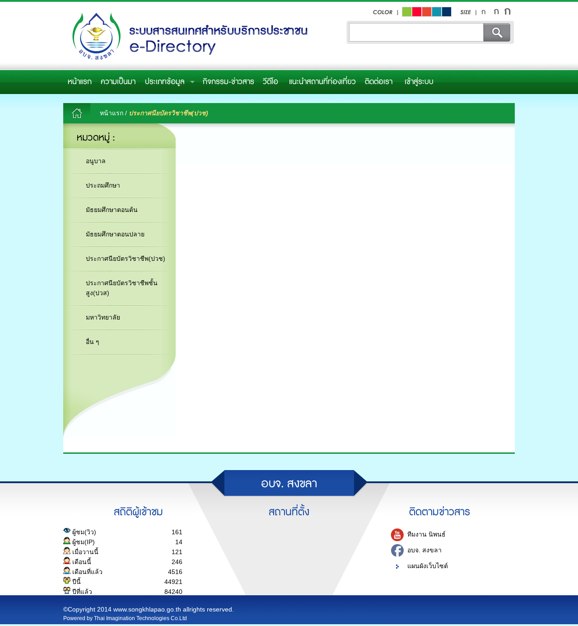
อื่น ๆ (92, 341)
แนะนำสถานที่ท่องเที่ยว (322, 81)
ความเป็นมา (118, 81)
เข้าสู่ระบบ (419, 81)
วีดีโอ (270, 81)
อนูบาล (96, 161)
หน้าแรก (80, 81)
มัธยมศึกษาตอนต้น (112, 209)
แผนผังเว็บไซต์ (427, 566)
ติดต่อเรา (378, 81)
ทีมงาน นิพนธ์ (426, 534)
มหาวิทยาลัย (103, 317)
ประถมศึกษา (103, 185)
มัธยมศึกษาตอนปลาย (115, 234)
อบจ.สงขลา (187, 37)
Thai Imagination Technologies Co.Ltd (140, 618)
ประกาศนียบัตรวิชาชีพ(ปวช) (125, 258)
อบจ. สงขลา (424, 550)
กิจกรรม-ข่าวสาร (228, 81)
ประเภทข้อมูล (165, 81)
